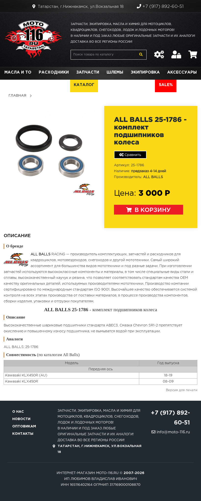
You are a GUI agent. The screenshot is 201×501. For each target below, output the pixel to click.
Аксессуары (182, 72)
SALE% (166, 85)
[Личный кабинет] (176, 52)
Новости (21, 419)
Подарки (39, 85)
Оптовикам (24, 426)
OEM (61, 85)
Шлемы (115, 72)
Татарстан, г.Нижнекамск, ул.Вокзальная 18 (80, 7)
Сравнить (132, 155)
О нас (18, 411)
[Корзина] (192, 52)
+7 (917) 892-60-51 (162, 7)
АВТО (145, 85)
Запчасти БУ (117, 85)
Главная (17, 95)
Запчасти (87, 72)
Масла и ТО (17, 72)
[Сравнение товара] (159, 52)
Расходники (54, 72)
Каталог (84, 85)
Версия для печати (181, 390)
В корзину (152, 210)
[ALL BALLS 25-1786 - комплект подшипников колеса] (50, 151)
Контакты (22, 433)
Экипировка (145, 72)
